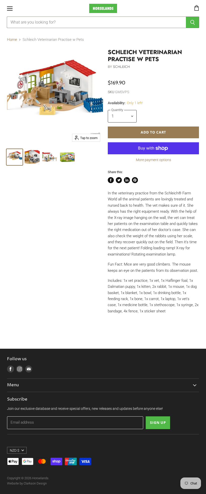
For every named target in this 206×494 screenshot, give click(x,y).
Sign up (158, 422)
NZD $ (14, 450)
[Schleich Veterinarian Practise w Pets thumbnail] (15, 157)
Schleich (121, 66)
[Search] (192, 22)
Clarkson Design (35, 483)
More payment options (153, 160)
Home (12, 40)
